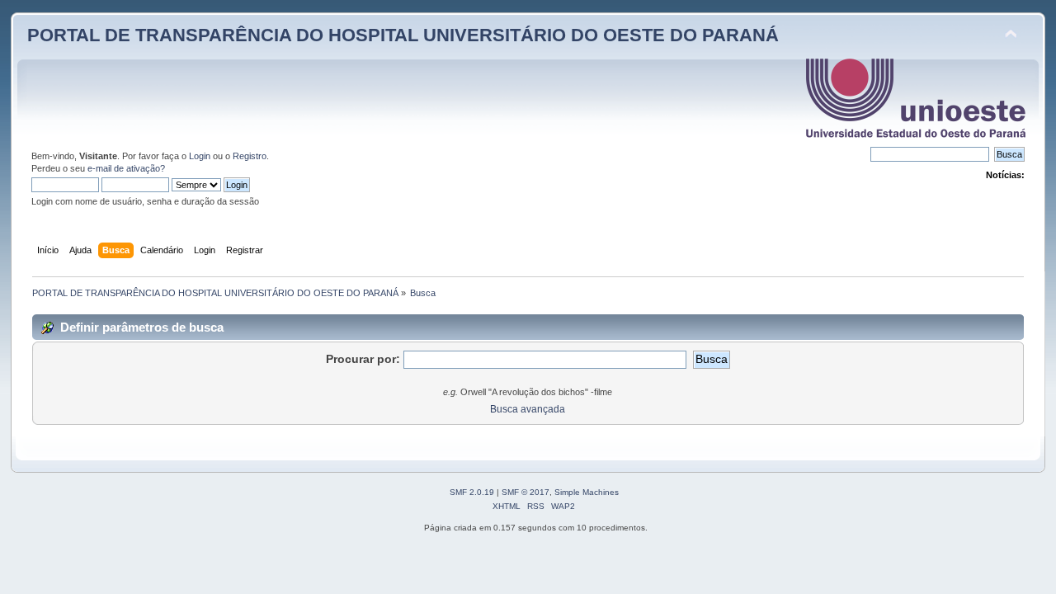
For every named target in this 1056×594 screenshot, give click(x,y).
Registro (249, 156)
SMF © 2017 (525, 492)
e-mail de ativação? (126, 168)
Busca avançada (527, 409)
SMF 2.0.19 (472, 492)
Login (199, 156)
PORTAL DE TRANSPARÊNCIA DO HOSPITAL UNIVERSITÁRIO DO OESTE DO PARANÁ (403, 35)
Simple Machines (586, 492)
